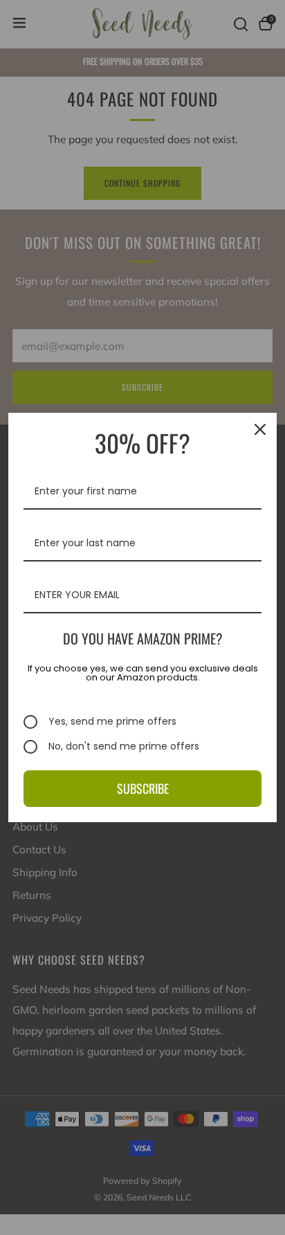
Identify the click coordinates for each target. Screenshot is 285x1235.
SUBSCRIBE (143, 788)
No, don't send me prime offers (123, 747)
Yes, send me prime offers (112, 722)
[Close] (260, 429)
